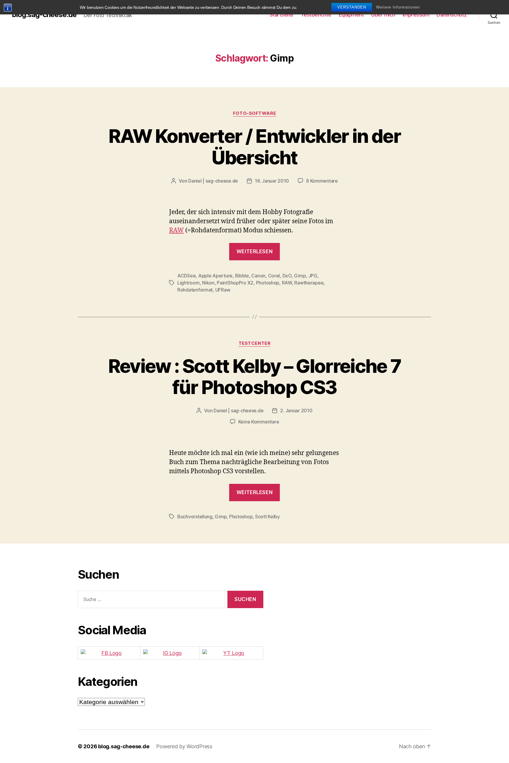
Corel (274, 276)
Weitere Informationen (398, 7)
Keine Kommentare (258, 422)
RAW (176, 230)
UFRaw (222, 290)
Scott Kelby (267, 516)
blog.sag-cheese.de (44, 14)
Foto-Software (254, 113)
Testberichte (316, 14)
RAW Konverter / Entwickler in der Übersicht (254, 147)
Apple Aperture (215, 276)
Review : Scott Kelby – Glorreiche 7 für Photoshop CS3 (254, 377)
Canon (258, 276)
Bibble (242, 276)
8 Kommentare (322, 181)
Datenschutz (452, 14)
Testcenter (255, 343)
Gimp (300, 276)
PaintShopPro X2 (235, 283)
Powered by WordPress (184, 746)
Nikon (208, 283)
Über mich (383, 14)
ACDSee (186, 276)
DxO (287, 276)
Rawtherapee (308, 283)
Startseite (281, 14)
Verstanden (351, 7)
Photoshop (268, 283)
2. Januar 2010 (296, 410)
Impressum (416, 14)
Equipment (351, 14)
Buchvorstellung (194, 516)
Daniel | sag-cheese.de (213, 181)
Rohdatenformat (195, 290)
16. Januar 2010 (272, 181)
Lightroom (188, 283)
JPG (312, 276)
